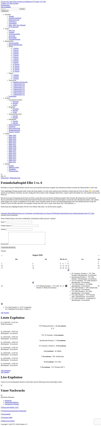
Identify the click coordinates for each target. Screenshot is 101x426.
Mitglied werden (14, 167)
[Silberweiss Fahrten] (8, 421)
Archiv (15, 105)
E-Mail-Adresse (6, 225)
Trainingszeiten (13, 171)
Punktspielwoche (14, 20)
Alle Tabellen (5, 372)
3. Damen (16, 78)
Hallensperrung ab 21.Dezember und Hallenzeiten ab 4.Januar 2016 (28, 213)
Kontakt (11, 166)
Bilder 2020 (12, 146)
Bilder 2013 (12, 158)
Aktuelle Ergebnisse (15, 18)
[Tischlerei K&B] (6, 417)
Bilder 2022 (12, 142)
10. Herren (16, 64)
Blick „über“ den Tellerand (17, 25)
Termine (11, 16)
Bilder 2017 (12, 151)
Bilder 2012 (12, 160)
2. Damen (16, 77)
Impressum (8, 400)
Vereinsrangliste (14, 43)
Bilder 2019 (12, 148)
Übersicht (16, 101)
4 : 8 (52, 328)
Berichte (15, 103)
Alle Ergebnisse (6, 370)
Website (3, 229)
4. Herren (16, 53)
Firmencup (12, 126)
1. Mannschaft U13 (19, 94)
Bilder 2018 (12, 149)
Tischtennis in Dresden (12, 404)
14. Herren (16, 71)
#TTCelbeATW (14, 27)
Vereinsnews (13, 21)
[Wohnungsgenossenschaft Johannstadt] (13, 411)
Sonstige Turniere (14, 132)
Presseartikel (12, 37)
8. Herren (16, 61)
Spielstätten (12, 169)
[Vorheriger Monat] (2, 255)
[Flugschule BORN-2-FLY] (10, 407)
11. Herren (16, 66)
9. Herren (16, 62)
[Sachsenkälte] (5, 414)
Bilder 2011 (12, 162)
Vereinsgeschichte (14, 34)
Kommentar (4, 244)
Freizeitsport (12, 96)
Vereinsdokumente (14, 39)
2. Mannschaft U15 (19, 89)
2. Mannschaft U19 (19, 85)
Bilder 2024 (12, 139)
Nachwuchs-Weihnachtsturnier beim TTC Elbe (74, 213)
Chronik (15, 116)
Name (3, 222)
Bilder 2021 (12, 144)
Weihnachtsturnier (14, 125)
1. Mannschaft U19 (19, 84)
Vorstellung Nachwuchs (20, 82)
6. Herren (16, 57)
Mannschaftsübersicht (15, 45)
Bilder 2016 (12, 153)
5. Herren (16, 55)
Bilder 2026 (12, 135)
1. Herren (16, 48)
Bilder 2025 (12, 137)
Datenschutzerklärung (11, 402)
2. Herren (16, 50)
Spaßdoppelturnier (14, 130)
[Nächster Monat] (98, 255)
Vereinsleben (13, 23)
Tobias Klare (5, 178)
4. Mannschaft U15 (19, 93)
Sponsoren (12, 36)
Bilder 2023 (12, 141)
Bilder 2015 (12, 155)
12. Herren (16, 68)
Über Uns (12, 30)
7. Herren (16, 59)
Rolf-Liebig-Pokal (14, 128)
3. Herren (16, 52)
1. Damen (16, 75)
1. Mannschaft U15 (19, 87)
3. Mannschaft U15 (19, 91)
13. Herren (16, 69)
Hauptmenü (5, 11)
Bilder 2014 (12, 157)
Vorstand (11, 32)
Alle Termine (5, 313)
